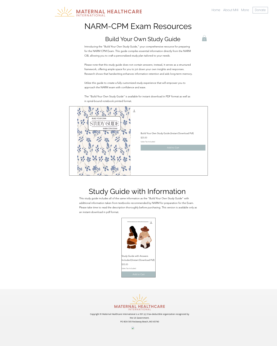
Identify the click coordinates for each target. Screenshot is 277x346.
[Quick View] (103, 140)
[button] (204, 38)
